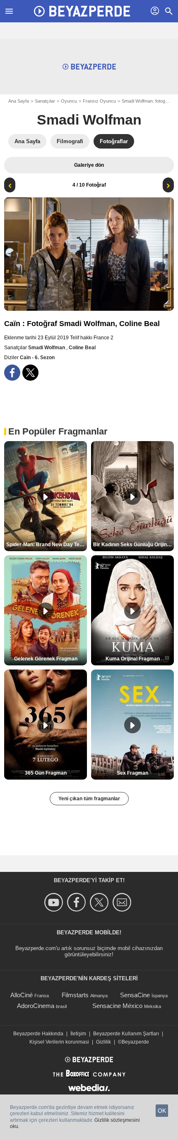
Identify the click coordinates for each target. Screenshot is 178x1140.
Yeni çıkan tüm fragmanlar (89, 799)
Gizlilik (103, 1042)
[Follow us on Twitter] (100, 902)
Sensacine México (117, 1005)
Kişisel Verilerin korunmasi (59, 1042)
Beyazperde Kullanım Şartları (126, 1034)
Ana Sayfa (18, 100)
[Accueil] (82, 11)
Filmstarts (75, 994)
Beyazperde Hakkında (38, 1034)
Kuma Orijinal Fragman (133, 659)
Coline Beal (82, 347)
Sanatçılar (45, 100)
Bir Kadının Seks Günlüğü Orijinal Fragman (133, 544)
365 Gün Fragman (46, 773)
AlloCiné (21, 994)
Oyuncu (69, 100)
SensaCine (135, 994)
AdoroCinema (35, 1005)
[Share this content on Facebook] (12, 373)
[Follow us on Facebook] (77, 902)
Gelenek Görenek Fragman (45, 659)
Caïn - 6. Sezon (37, 357)
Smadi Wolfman (89, 119)
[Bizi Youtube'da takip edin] (54, 902)
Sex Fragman (132, 773)
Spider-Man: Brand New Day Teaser (46, 544)
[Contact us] (123, 902)
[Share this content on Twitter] (30, 373)
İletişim (78, 1034)
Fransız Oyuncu (99, 100)
